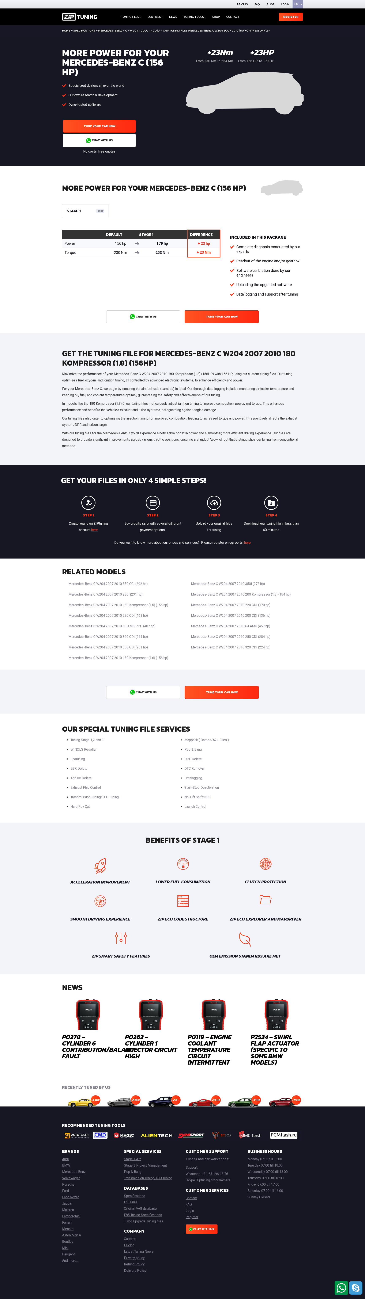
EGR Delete (79, 768)
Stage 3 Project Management (145, 1165)
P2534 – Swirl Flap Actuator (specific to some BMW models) (275, 1049)
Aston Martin (71, 1235)
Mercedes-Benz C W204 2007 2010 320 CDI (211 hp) (108, 637)
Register (290, 17)
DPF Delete (193, 759)
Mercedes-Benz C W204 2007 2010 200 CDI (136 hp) (230, 616)
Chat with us (102, 140)
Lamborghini (71, 1216)
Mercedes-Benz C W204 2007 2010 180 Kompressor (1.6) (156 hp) (118, 605)
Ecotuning (78, 759)
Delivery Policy (135, 1271)
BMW (66, 1165)
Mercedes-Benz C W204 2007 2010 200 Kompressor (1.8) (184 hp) (241, 594)
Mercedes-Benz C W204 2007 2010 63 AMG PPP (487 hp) (111, 626)
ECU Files (154, 17)
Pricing (242, 4)
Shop (216, 17)
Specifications (84, 30)
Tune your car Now (99, 126)
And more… (70, 1261)
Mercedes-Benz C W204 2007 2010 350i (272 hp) (228, 584)
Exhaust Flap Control (86, 788)
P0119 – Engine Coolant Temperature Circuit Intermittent (209, 1049)
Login (285, 4)
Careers (130, 1239)
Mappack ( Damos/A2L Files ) (206, 740)
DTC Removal (194, 768)
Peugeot (68, 1254)
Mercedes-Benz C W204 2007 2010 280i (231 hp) (105, 594)
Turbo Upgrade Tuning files (143, 1221)
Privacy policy (134, 1258)
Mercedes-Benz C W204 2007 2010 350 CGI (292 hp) (108, 584)
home (66, 30)
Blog (270, 4)
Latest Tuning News (138, 1251)
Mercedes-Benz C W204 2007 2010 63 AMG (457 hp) (230, 626)
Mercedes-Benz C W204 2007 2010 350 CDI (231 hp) (108, 647)
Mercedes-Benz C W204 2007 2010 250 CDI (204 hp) (230, 637)
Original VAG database (140, 1209)
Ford (65, 1191)
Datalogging (193, 778)
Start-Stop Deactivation (201, 788)
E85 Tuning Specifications (143, 1215)
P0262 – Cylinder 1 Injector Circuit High (151, 1046)
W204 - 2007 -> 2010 (145, 30)
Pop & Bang (193, 749)
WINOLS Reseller (84, 749)
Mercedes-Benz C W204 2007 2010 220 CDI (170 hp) (230, 605)
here (94, 530)
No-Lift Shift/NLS (197, 797)
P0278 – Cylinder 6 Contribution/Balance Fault (99, 1046)
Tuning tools (193, 17)
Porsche (68, 1184)
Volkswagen (71, 1178)
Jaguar (67, 1203)
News (173, 17)
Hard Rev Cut (80, 807)
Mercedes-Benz (110, 30)
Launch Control (195, 807)
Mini (65, 1248)
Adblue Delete (81, 778)
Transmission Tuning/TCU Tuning (95, 797)
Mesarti (68, 1229)
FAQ (257, 4)
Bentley (67, 1242)
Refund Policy (134, 1264)
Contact (233, 17)
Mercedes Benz (74, 1172)
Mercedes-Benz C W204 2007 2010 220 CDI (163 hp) (108, 616)
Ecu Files (131, 1202)
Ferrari (67, 1223)
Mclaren (68, 1210)
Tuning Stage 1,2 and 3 (87, 740)
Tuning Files (130, 17)
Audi (65, 1159)
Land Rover (70, 1197)
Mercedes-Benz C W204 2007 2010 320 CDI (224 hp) (230, 647)
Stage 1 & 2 (132, 1159)
